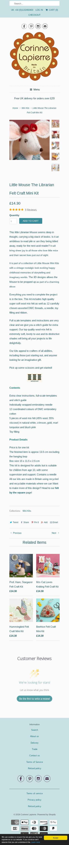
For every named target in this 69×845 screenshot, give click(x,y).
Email (55, 522)
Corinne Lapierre (28, 814)
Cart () (53, 10)
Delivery (35, 743)
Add (46, 522)
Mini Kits (27, 511)
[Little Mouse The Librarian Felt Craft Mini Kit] (29, 140)
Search (34, 730)
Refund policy (34, 768)
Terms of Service (34, 762)
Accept (55, 837)
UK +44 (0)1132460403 (22, 10)
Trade (34, 749)
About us (34, 736)
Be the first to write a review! (34, 698)
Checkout (34, 15)
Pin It (36, 522)
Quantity (14, 215)
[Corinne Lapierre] (34, 57)
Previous (17, 533)
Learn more (35, 842)
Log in (39, 10)
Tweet (15, 522)
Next (54, 533)
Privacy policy (34, 800)
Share (26, 522)
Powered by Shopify (46, 814)
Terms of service (34, 793)
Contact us (34, 755)
